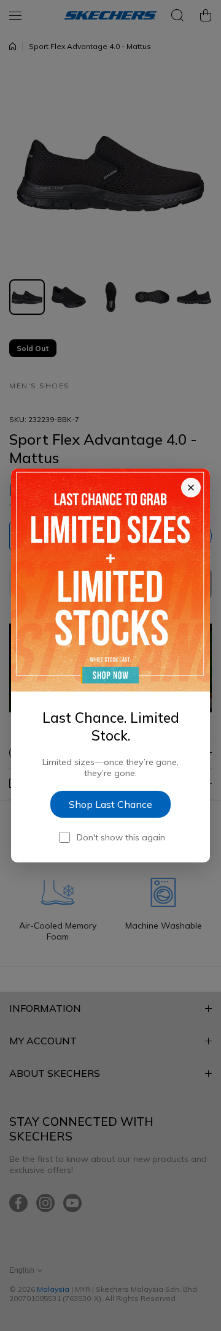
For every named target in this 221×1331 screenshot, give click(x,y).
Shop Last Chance (110, 804)
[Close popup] (191, 487)
